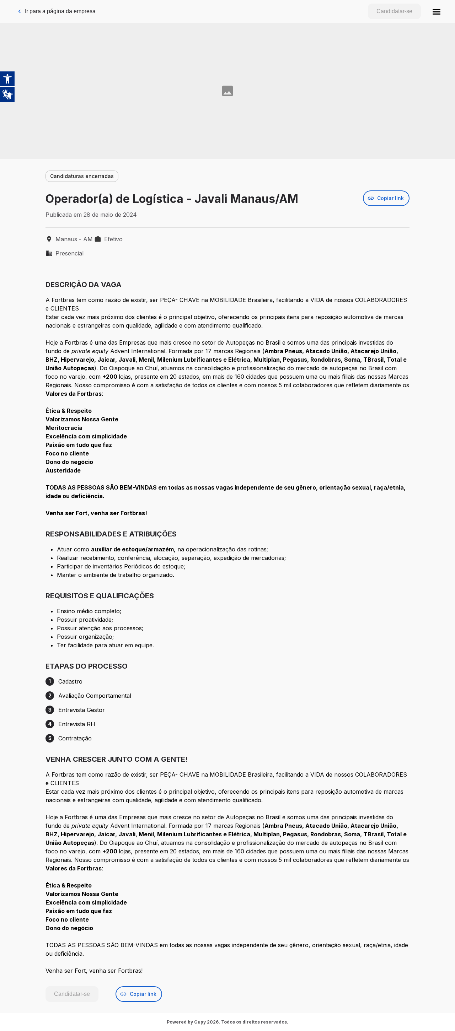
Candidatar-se (394, 11)
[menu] (436, 11)
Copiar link (390, 198)
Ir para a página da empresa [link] (60, 11)
